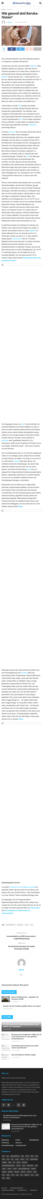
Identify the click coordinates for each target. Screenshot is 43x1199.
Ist (24, 77)
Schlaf (18, 1140)
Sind (19, 106)
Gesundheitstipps (8, 1145)
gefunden (11, 132)
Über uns (4, 1188)
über (8, 1178)
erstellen (24, 673)
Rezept (17, 1172)
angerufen (33, 66)
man (23, 1165)
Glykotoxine (35, 908)
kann (18, 1162)
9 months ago (8, 1008)
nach (3, 1168)
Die (8, 1159)
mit (36, 1165)
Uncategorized (21, 1145)
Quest (4, 1172)
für (27, 1159)
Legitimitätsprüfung (8, 1165)
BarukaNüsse (10, 925)
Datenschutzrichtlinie (8, 1190)
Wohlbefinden (34, 1140)
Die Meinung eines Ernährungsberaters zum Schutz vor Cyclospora (21, 1025)
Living (18, 1165)
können (24, 1162)
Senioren (19, 1142)
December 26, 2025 (21, 22)
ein (12, 1159)
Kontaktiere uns (22, 1190)
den (32, 1156)
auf (3, 1156)
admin (10, 22)
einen (22, 1159)
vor (22, 1175)
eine (17, 1159)
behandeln (32, 125)
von (17, 1175)
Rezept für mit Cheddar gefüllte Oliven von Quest (22, 1006)
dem (27, 1156)
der (37, 1156)
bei (8, 1156)
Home (3, 9)
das (23, 1156)
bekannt (4, 77)
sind (26, 925)
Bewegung (5, 1140)
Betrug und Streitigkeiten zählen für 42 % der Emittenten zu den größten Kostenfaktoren (26, 1037)
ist (14, 1162)
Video (21, 719)
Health (4, 1162)
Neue (9, 1168)
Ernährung (10, 9)
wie (31, 925)
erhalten (16, 461)
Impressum (33, 1190)
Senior (29, 1172)
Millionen (30, 1165)
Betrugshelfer (15, 1156)
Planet (33, 1168)
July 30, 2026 (7, 1029)
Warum (27, 1175)
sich (35, 1172)
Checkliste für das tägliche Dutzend (23, 887)
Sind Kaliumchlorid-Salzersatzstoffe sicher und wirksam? (24, 1047)
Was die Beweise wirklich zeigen (23, 1055)
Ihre (10, 1162)
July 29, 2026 (15, 1041)
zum (37, 1175)
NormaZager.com (24, 1168)
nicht (27, 156)
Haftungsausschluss (16, 1188)
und (13, 1175)
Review (10, 1172)
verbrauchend (17, 239)
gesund (20, 925)
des (3, 1159)
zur (3, 1178)
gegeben (32, 231)
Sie (3, 1175)
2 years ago (15, 1001)
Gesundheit (33, 1159)
